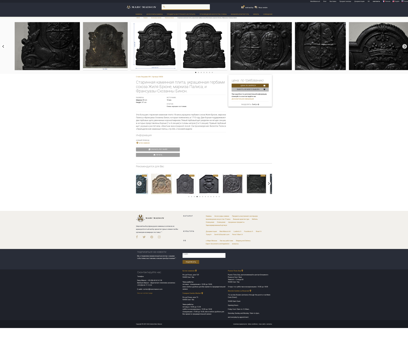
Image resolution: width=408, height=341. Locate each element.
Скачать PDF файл (157, 149)
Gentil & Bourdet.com (221, 234)
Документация (359, 1)
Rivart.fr (259, 231)
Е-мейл (185, 254)
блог (324, 1)
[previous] (3, 46)
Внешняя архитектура (240, 14)
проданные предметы (236, 222)
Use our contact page (144, 293)
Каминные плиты (169, 18)
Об (369, 1)
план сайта (262, 324)
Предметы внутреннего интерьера (181, 14)
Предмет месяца (345, 1)
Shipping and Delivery (243, 241)
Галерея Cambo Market (193, 293)
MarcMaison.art (315, 1)
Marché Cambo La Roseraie (240, 291)
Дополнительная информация (243, 99)
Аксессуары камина (154, 14)
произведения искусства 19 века (213, 14)
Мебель (256, 14)
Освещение (267, 14)
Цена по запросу (253, 85)
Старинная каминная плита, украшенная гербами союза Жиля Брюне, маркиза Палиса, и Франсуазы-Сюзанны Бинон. (207, 18)
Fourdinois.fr (248, 231)
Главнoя (145, 18)
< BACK (138, 18)
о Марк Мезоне (211, 241)
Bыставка (333, 1)
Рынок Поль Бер (236, 271)
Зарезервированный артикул (216, 225)
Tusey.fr (209, 234)
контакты (376, 1)
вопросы (235, 244)
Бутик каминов (143, 143)
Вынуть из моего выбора (251, 89)
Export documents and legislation (217, 244)
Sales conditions (253, 324)
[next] (404, 46)
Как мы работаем (226, 241)
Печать (157, 155)
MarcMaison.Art (225, 231)
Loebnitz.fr (237, 231)
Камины (139, 14)
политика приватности (240, 324)
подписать (191, 262)
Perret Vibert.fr (237, 234)
